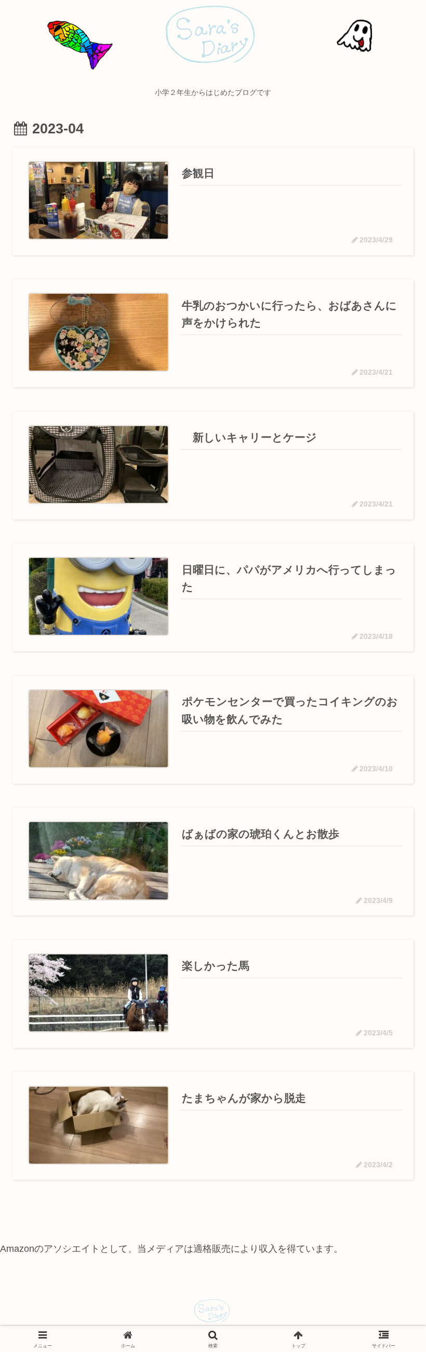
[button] (388, 1304)
